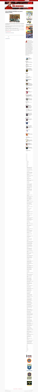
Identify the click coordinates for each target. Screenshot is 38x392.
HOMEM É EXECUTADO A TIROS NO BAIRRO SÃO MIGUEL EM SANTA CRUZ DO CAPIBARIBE (30, 144)
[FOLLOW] (32, 0)
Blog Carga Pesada (9, 31)
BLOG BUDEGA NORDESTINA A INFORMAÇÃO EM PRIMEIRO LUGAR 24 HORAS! (29, 69)
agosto (27, 165)
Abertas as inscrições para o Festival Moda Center (30, 91)
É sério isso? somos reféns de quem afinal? (29, 102)
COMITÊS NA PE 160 (28, 209)
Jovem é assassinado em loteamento (30, 79)
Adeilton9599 (27, 61)
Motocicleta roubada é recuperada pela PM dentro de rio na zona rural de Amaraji (29, 66)
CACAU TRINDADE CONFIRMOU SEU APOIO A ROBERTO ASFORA (14, 12)
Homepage (6, 10)
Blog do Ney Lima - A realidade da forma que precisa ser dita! (29, 95)
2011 (26, 351)
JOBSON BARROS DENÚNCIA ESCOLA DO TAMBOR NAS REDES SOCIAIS (30, 110)
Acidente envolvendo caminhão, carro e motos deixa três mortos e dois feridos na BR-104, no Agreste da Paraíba (30, 107)
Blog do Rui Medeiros (30, 40)
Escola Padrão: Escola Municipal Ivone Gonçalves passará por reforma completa (30, 59)
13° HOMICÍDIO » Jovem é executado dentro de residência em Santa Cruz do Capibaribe (30, 127)
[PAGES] (30, 0)
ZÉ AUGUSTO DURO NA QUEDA (29, 204)
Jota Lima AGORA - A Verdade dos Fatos (29, 125)
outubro (27, 163)
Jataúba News (27, 118)
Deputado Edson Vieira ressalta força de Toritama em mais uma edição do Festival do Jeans (30, 115)
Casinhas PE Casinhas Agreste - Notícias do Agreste (28, 105)
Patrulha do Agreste (27, 133)
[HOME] (5, 0)
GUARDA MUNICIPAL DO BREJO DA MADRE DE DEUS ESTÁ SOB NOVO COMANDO (30, 147)
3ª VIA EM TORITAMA (28, 326)
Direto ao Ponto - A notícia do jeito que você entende (29, 113)
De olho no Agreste (27, 109)
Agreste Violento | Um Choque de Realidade (29, 64)
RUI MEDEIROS (28, 177)
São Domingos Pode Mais (28, 150)
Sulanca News (27, 139)
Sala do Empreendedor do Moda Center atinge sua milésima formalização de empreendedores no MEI (30, 99)
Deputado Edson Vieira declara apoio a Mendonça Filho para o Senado (30, 119)
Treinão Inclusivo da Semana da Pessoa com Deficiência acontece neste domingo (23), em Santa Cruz (29, 96)
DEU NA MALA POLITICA (29, 287)
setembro (27, 164)
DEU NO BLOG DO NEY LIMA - (29, 190)
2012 (26, 160)
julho (27, 166)
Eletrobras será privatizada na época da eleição (29, 137)
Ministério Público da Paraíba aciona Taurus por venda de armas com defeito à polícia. (29, 62)
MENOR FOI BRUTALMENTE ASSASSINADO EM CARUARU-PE (30, 70)
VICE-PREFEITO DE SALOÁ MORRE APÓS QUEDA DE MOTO (29, 77)
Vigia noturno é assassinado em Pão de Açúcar (30, 88)
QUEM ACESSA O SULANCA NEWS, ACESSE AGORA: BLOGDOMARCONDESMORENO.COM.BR (30, 141)
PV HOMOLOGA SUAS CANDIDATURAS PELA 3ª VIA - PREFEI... (29, 337)
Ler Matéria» (13, 13)
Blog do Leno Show (27, 87)
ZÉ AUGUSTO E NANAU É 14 (29, 208)
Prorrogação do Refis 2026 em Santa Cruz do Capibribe (30, 134)
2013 (26, 159)
